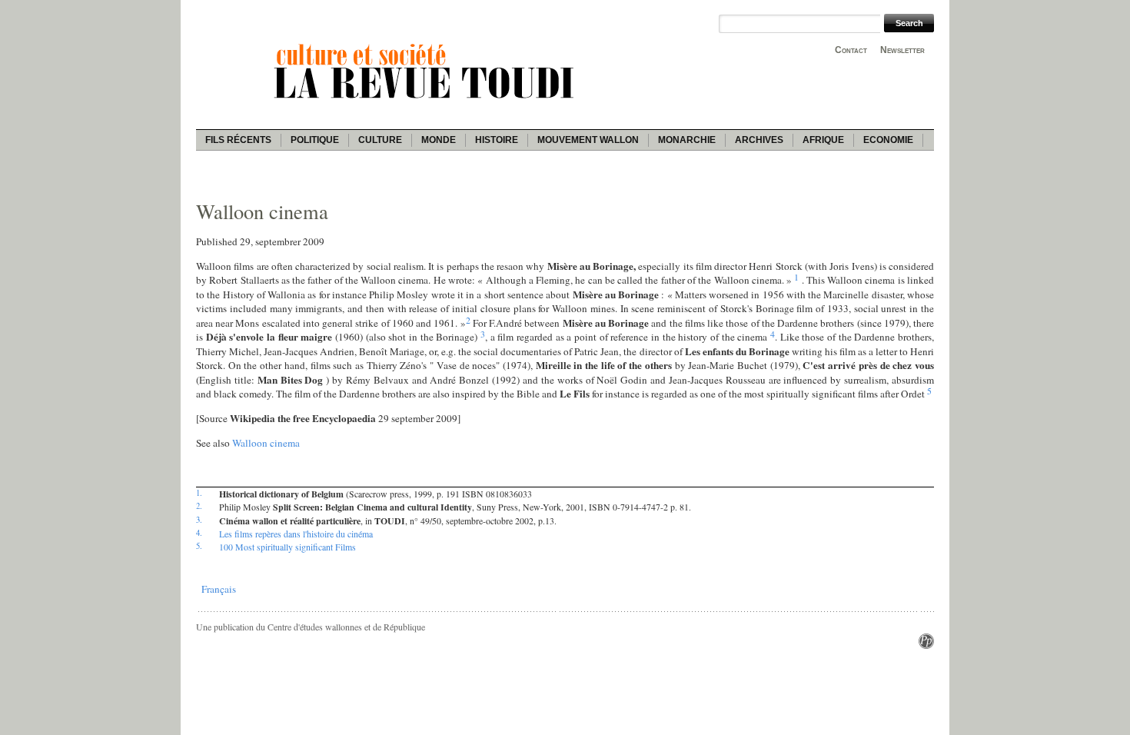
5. (199, 545)
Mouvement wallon (588, 140)
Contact (851, 50)
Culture (380, 140)
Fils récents (238, 140)
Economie (888, 140)
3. (199, 519)
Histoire (496, 140)
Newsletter (902, 50)
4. (199, 532)
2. (199, 506)
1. (199, 492)
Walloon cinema (266, 443)
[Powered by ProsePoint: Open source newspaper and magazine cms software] (926, 645)
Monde (438, 140)
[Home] (426, 101)
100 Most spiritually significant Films (287, 546)
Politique (315, 140)
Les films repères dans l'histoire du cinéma (296, 533)
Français (218, 589)
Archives (759, 140)
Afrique (823, 140)
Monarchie (687, 140)
